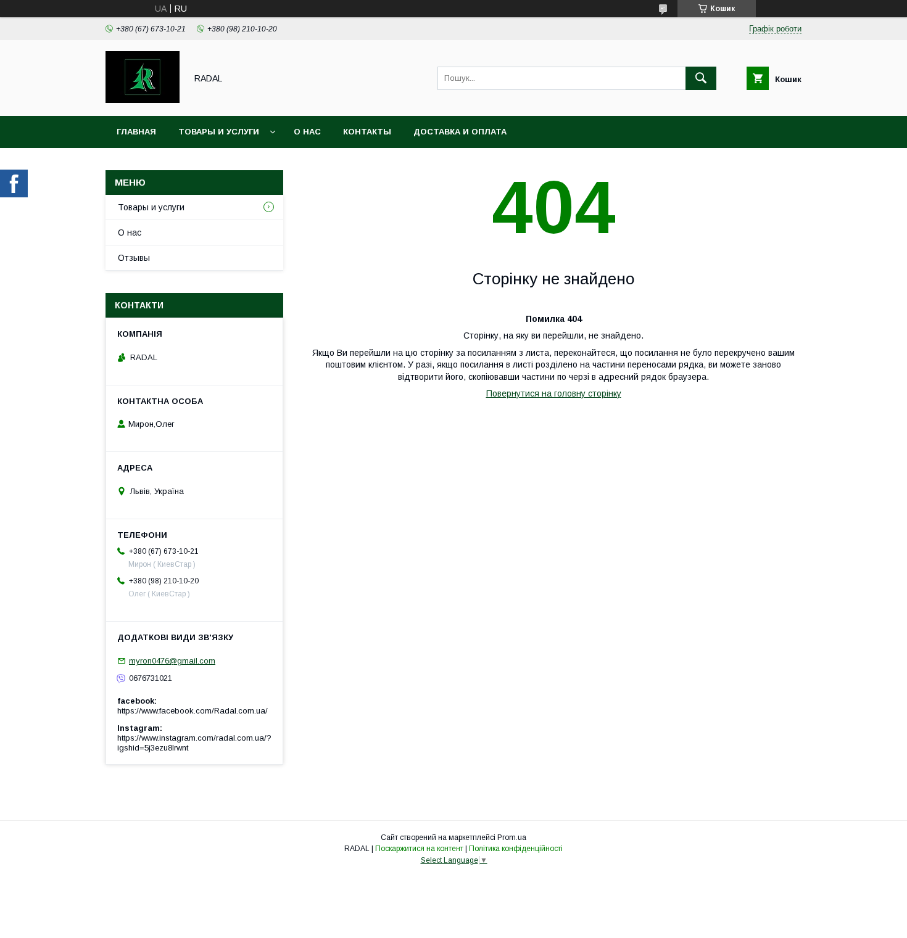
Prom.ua (511, 837)
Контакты (367, 131)
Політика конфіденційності (516, 848)
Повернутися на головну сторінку (553, 393)
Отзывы (134, 258)
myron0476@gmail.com (172, 660)
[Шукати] (700, 78)
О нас (307, 131)
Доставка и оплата (460, 131)
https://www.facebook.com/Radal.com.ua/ (192, 710)
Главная (136, 131)
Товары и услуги (218, 131)
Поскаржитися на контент (419, 848)
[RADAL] (143, 100)
